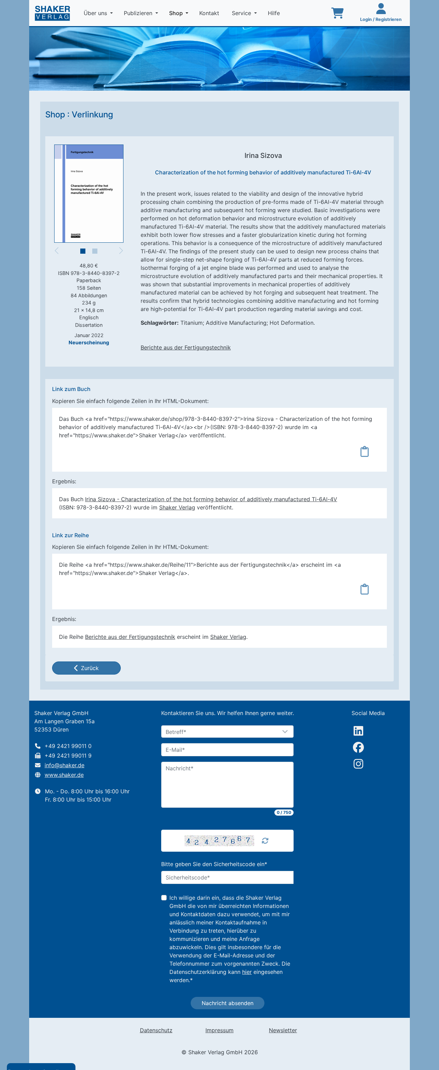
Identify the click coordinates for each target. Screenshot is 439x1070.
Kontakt (210, 13)
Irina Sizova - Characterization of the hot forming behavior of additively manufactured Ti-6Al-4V (211, 499)
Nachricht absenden (227, 1003)
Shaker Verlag (177, 507)
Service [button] (242, 13)
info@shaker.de (64, 765)
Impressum (219, 1030)
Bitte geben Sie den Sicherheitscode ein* (214, 864)
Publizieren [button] (139, 13)
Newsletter (283, 1030)
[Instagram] (358, 763)
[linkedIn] (358, 730)
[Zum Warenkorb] (337, 13)
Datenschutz (156, 1030)
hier (247, 971)
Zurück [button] (90, 668)
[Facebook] (358, 747)
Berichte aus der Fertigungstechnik (186, 347)
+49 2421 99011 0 (68, 746)
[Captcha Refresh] (265, 840)
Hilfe (275, 13)
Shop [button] (180, 12)
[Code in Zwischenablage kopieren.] (364, 451)
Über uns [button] (96, 13)
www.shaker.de (64, 774)
